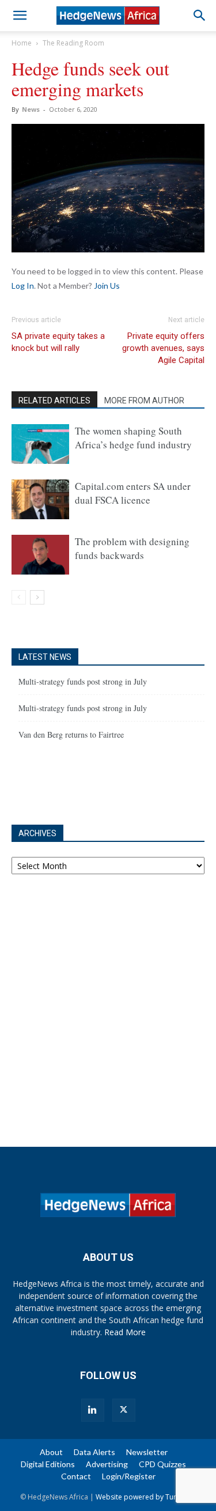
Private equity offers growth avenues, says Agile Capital (163, 348)
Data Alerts (94, 1452)
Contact (76, 1476)
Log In (23, 285)
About (51, 1452)
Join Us (107, 285)
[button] (19, 15)
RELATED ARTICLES (54, 400)
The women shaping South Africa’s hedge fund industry (133, 437)
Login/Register (129, 1476)
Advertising (107, 1464)
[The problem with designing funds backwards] (40, 555)
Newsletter (147, 1452)
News (31, 109)
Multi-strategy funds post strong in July (82, 681)
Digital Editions (48, 1464)
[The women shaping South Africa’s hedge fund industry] (40, 444)
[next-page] (37, 597)
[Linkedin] (92, 1410)
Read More (125, 1332)
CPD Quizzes (162, 1464)
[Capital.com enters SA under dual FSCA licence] (40, 499)
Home (22, 43)
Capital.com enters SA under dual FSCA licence (133, 493)
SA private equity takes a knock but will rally (58, 342)
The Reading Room (73, 43)
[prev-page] (19, 597)
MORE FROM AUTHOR (144, 400)
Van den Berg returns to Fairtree (71, 734)
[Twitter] (123, 1410)
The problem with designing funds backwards (132, 548)
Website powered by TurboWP (146, 1497)
